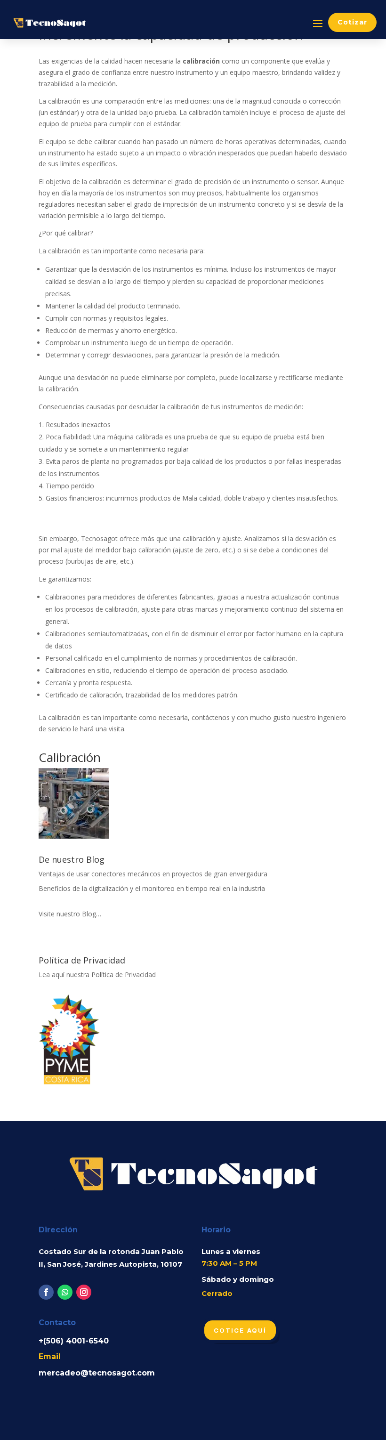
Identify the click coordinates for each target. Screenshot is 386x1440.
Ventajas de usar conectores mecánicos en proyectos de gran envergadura (153, 873)
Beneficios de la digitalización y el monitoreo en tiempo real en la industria (152, 888)
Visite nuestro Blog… (70, 913)
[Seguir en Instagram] (83, 1292)
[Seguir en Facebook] (46, 1292)
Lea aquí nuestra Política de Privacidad (97, 974)
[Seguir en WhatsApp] (64, 1292)
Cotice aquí (240, 1330)
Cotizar (352, 22)
